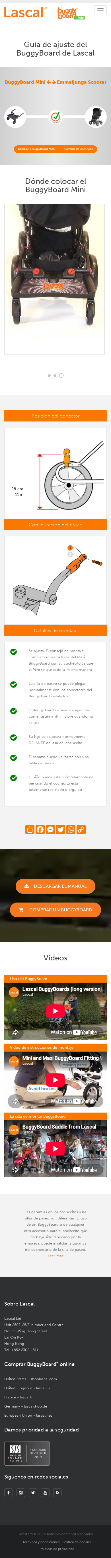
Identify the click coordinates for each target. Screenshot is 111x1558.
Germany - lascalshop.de (25, 1406)
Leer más (55, 1256)
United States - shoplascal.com (30, 1379)
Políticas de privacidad (57, 1549)
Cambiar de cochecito (78, 149)
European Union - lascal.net (28, 1415)
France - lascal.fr (18, 1397)
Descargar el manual (60, 886)
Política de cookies (76, 1542)
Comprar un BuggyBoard (60, 910)
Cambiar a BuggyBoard (37, 149)
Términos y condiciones (40, 1542)
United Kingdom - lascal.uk (27, 1388)
